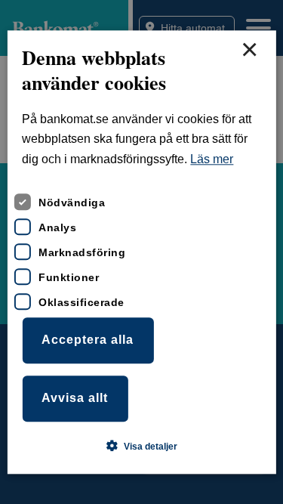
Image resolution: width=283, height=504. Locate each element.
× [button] (249, 50)
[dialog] (141, 252)
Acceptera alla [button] (88, 340)
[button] (141, 446)
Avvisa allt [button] (75, 397)
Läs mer (211, 159)
